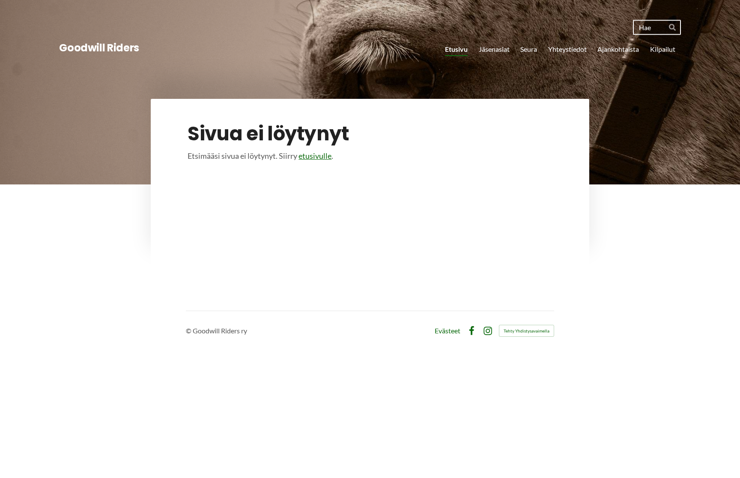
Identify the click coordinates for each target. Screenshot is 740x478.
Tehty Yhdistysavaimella (526, 330)
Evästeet (447, 330)
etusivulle (314, 155)
